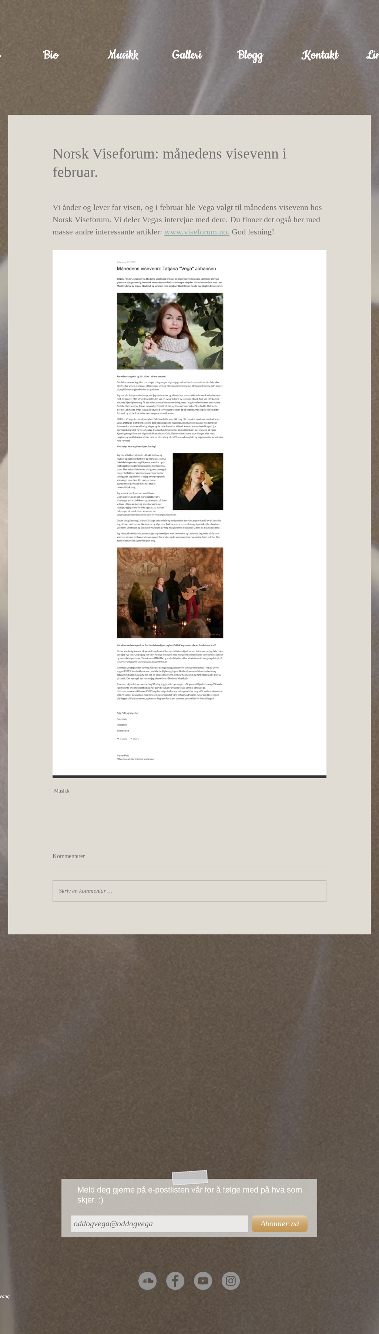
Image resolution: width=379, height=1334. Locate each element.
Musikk (62, 791)
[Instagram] (231, 1281)
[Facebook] (175, 1281)
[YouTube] (203, 1281)
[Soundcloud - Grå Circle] (147, 1281)
